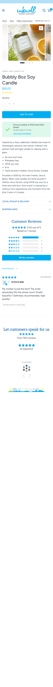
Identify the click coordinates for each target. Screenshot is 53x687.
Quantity (6, 98)
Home (4, 21)
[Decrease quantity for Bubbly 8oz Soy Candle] (4, 104)
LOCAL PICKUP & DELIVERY (15, 201)
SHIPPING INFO (10, 209)
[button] (14, 237)
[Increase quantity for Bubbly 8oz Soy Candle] (14, 104)
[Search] (44, 10)
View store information (22, 133)
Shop (12, 21)
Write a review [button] (26, 257)
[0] (48, 10)
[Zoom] (41, 28)
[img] (9, 277)
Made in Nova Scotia (24, 21)
